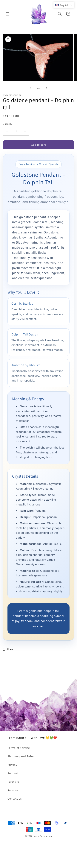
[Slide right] (47, 88)
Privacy (12, 764)
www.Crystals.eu (43, 836)
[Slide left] (30, 88)
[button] (7, 14)
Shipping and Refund (21, 756)
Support (12, 773)
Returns (12, 790)
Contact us (14, 798)
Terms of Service (18, 748)
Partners (13, 781)
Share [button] (10, 649)
